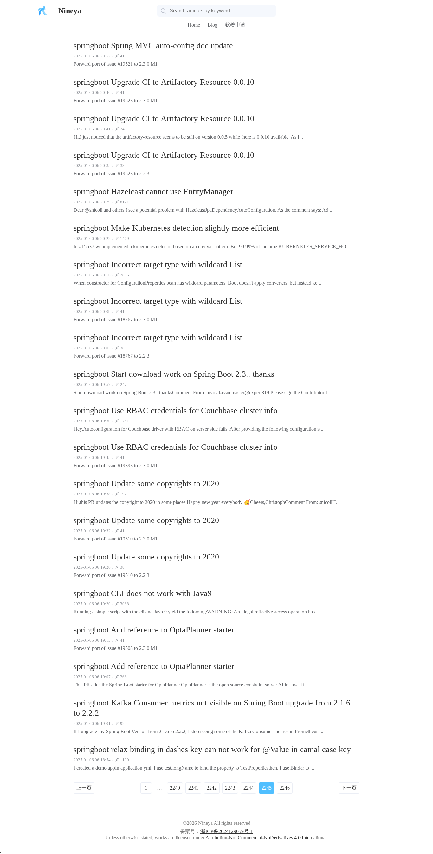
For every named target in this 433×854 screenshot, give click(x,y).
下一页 (349, 788)
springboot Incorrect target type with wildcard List (158, 264)
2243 (230, 788)
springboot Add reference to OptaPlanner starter (154, 629)
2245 (267, 788)
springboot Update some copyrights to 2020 (146, 483)
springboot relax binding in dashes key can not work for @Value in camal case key (212, 749)
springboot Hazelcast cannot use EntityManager (153, 191)
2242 (212, 788)
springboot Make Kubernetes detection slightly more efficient (176, 228)
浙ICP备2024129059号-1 (226, 831)
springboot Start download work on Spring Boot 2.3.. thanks (174, 374)
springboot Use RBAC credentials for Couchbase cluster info (175, 410)
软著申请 (235, 24)
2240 (175, 788)
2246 (285, 788)
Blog (212, 25)
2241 (193, 788)
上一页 (84, 788)
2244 (248, 788)
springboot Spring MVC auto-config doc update (153, 45)
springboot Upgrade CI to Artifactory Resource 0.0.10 (164, 82)
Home (194, 25)
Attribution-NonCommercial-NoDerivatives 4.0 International (266, 837)
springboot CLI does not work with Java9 (143, 593)
